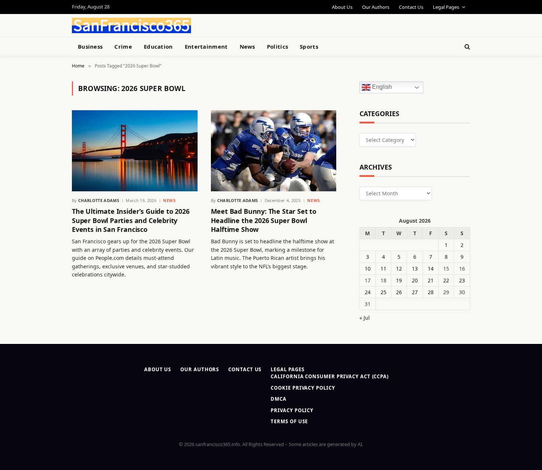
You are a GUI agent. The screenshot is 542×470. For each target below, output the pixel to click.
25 (383, 292)
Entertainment (206, 46)
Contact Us (411, 7)
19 (399, 280)
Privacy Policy (292, 410)
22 (446, 280)
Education (158, 46)
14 (431, 268)
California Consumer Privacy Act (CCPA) (330, 376)
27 (415, 292)
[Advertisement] (288, 24)
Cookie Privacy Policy (303, 387)
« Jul (364, 317)
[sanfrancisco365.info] (131, 25)
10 (368, 268)
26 (399, 292)
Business (90, 46)
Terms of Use (289, 421)
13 (415, 268)
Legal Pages (446, 7)
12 (399, 268)
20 (415, 280)
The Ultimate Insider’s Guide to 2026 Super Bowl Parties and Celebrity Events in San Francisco (131, 220)
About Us (342, 7)
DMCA (278, 399)
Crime (123, 46)
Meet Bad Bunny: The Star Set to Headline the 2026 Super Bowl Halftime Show (263, 220)
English (381, 87)
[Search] (466, 46)
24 (368, 292)
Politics (277, 46)
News (247, 46)
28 (431, 292)
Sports (309, 46)
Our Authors (375, 7)
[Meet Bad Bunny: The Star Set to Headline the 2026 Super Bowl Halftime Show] (274, 150)
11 (383, 268)
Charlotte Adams (98, 200)
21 (431, 280)
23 (462, 280)
